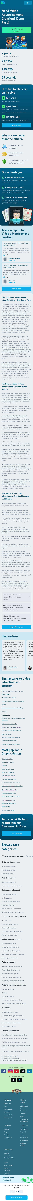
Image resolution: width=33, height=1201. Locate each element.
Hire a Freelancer (16, 1197)
